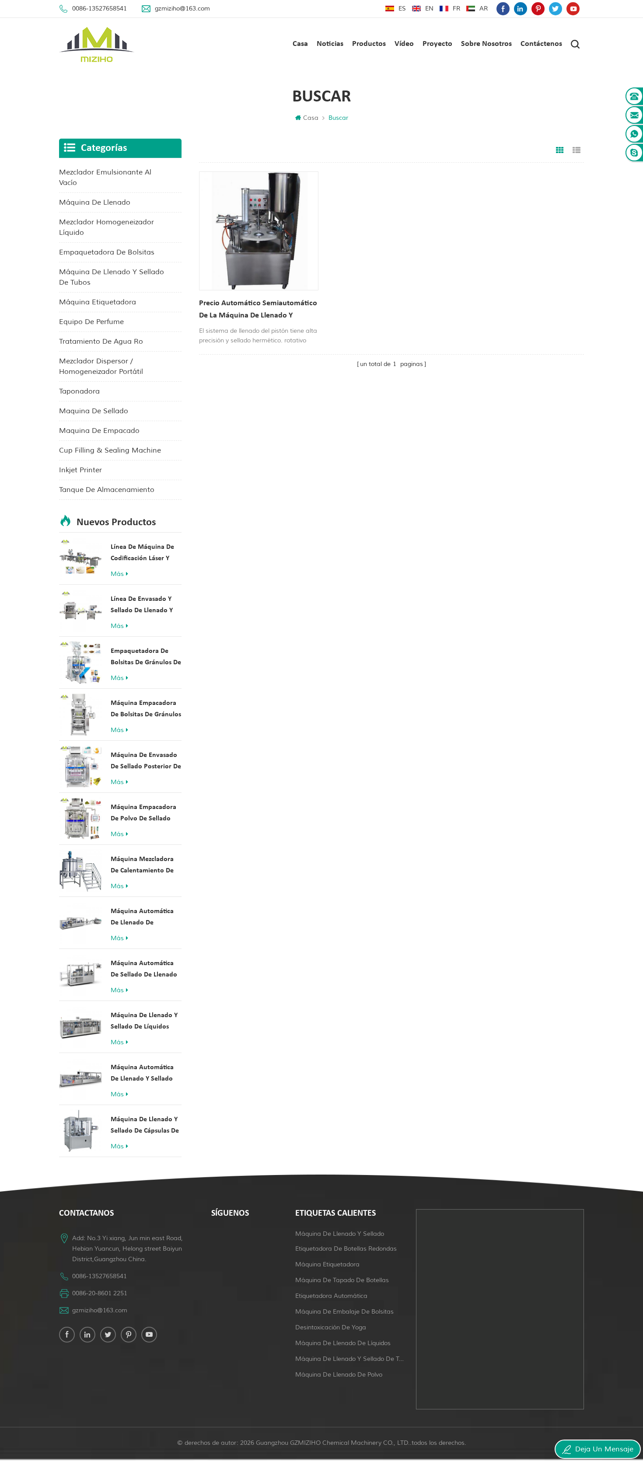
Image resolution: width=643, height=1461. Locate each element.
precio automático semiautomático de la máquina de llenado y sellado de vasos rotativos (258, 310)
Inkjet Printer (80, 470)
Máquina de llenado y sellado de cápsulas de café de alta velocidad (145, 1126)
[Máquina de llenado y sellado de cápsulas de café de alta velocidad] (80, 1130)
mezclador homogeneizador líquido (106, 227)
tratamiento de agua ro (101, 341)
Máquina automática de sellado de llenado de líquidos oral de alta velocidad (144, 970)
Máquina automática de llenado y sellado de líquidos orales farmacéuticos (142, 1074)
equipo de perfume (91, 321)
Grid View (559, 150)
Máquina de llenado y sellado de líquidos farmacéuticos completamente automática (144, 1022)
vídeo (404, 44)
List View (576, 150)
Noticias (330, 44)
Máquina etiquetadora (327, 1264)
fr (456, 8)
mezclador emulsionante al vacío (105, 177)
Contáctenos (541, 44)
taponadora (79, 391)
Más (117, 574)
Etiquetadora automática (331, 1296)
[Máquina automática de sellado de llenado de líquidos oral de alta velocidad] (80, 974)
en (429, 8)
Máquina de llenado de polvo (338, 1374)
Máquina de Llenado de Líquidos (343, 1343)
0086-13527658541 (99, 8)
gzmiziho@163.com (182, 8)
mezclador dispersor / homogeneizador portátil (101, 366)
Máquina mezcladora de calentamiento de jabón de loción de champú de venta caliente (142, 866)
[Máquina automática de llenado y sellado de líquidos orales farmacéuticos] (80, 1078)
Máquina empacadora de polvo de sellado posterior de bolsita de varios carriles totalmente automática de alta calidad (146, 814)
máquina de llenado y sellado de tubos (111, 277)
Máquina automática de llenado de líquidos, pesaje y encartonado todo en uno (143, 918)
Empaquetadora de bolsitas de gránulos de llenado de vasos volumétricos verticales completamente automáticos (146, 658)
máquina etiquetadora (97, 302)
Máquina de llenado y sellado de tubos (350, 1359)
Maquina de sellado (93, 411)
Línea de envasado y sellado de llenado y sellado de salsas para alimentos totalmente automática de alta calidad (144, 606)
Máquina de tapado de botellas (342, 1280)
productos (369, 44)
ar (483, 8)
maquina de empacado (99, 430)
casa (300, 44)
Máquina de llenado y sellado (339, 1234)
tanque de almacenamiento (106, 489)
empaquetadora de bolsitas (106, 252)
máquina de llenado (94, 202)
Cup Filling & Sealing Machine (110, 450)
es (402, 8)
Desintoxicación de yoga (330, 1327)
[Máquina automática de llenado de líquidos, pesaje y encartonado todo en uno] (80, 922)
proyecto (437, 44)
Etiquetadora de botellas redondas (346, 1248)
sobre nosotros (486, 44)
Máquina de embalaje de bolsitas (344, 1311)
